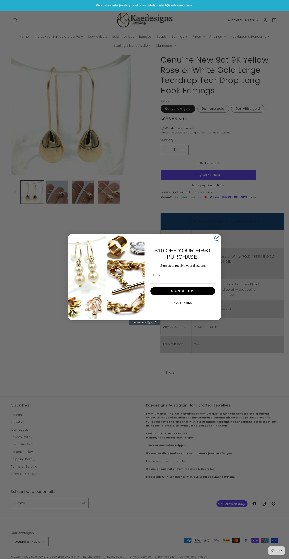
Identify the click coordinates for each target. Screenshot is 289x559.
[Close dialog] (216, 238)
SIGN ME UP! (183, 291)
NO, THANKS (183, 302)
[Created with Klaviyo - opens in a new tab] (144, 322)
